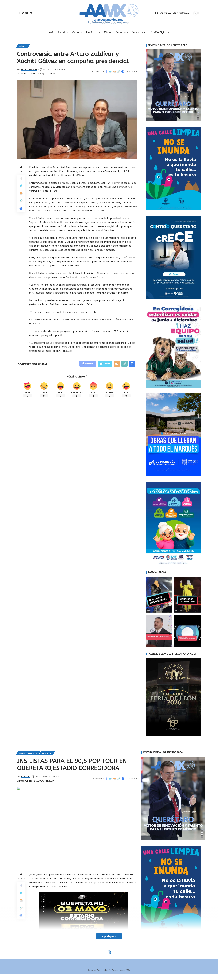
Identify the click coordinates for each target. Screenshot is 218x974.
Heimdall (25, 776)
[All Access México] (109, 13)
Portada (46, 753)
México (22, 46)
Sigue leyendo (109, 936)
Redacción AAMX (29, 69)
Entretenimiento (28, 753)
